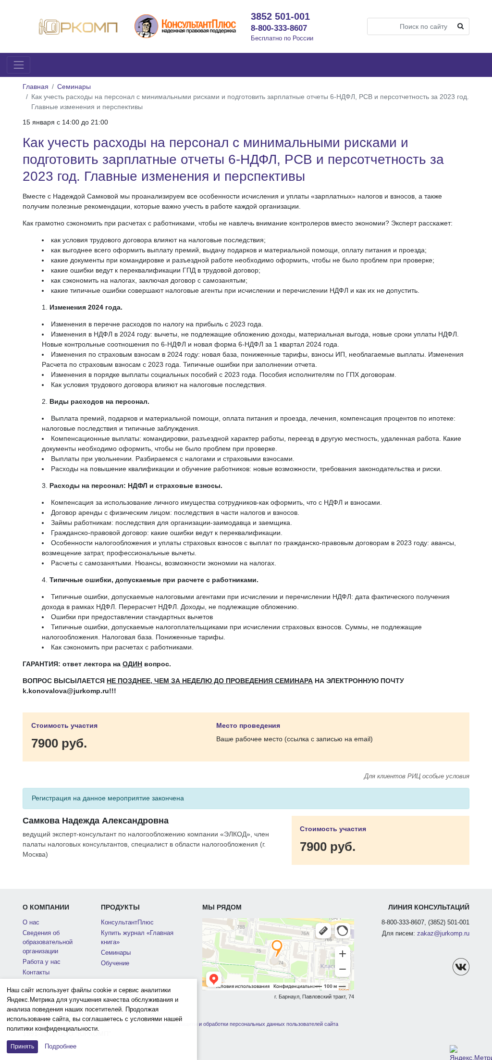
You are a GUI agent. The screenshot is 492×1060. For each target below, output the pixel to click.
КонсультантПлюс (127, 922)
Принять (22, 1046)
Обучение (115, 963)
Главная (36, 86)
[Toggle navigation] (18, 64)
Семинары (74, 86)
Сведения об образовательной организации (48, 942)
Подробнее (60, 1046)
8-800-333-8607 (279, 28)
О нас (31, 922)
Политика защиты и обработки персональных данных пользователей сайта (246, 1024)
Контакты (36, 972)
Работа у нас (42, 962)
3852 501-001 (280, 16)
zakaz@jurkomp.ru (443, 933)
